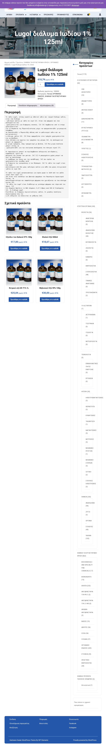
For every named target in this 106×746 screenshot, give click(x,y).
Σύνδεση (13, 719)
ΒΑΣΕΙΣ (84, 621)
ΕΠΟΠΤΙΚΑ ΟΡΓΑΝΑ (84, 206)
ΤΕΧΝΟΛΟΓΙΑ (86, 354)
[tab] (12, 105)
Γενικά (49, 94)
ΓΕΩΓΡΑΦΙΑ (90, 324)
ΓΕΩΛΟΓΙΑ (89, 332)
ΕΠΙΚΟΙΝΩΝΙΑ (78, 15)
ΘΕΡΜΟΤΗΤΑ (90, 407)
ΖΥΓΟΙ (88, 512)
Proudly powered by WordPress (84, 740)
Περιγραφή (11, 106)
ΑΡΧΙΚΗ (9, 15)
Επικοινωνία (73, 719)
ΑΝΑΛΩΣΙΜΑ (90, 503)
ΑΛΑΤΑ (84, 586)
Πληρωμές (43, 719)
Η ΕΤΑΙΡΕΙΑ (34, 15)
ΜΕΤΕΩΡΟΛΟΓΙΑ (91, 341)
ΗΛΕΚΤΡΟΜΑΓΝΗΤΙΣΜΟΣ (94, 398)
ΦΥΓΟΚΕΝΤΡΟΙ (86, 184)
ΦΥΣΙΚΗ (84, 391)
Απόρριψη (75, 5)
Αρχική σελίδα (10, 62)
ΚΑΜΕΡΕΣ (89, 257)
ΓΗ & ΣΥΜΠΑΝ (86, 306)
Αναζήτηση (14, 728)
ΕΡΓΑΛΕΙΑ (89, 378)
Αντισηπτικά (85, 685)
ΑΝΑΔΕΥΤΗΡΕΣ (86, 101)
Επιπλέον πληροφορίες (28, 106)
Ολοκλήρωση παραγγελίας (19, 723)
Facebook (72, 723)
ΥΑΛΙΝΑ (88, 535)
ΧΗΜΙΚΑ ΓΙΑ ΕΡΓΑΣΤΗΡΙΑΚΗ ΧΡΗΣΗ (36, 62)
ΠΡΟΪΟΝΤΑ (20, 15)
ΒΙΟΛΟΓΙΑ (84, 212)
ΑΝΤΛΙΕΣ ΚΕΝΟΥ (87, 110)
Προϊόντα (19, 62)
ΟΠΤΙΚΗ (88, 472)
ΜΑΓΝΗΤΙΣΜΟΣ (91, 430)
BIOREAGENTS (86, 577)
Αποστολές (43, 723)
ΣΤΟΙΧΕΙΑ (84, 654)
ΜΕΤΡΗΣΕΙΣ (90, 439)
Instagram (72, 728)
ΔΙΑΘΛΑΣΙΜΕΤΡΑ (87, 119)
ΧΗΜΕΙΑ (84, 497)
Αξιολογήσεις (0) (47, 106)
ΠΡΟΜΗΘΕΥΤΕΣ (63, 15)
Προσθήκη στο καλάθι (54, 84)
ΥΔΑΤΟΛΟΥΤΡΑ (86, 175)
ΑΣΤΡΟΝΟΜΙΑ (90, 315)
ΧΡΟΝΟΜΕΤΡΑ (86, 193)
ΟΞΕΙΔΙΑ (84, 639)
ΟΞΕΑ (83, 633)
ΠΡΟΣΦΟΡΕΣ (48, 15)
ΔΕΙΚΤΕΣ (84, 627)
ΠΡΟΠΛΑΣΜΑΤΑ (91, 292)
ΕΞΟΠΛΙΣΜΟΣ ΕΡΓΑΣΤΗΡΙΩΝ (87, 80)
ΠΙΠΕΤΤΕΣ (85, 149)
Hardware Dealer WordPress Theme (23, 740)
